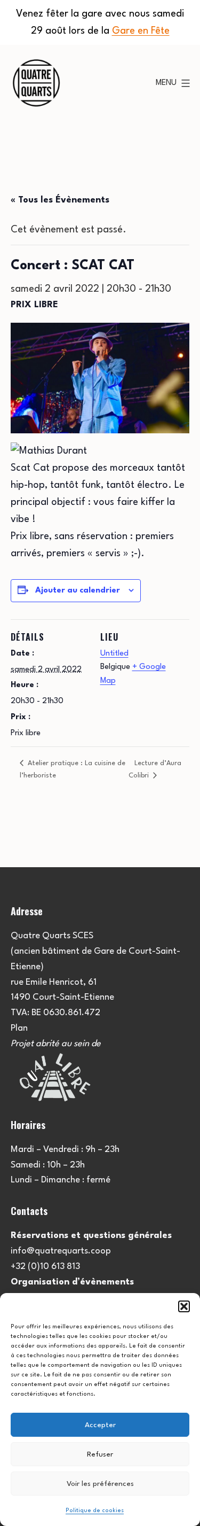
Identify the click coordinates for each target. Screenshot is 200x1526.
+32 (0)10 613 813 (45, 1266)
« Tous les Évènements (60, 200)
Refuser (100, 1454)
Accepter (100, 1425)
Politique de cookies (95, 1511)
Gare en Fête (141, 31)
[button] (184, 1306)
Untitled (114, 654)
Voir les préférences (100, 1484)
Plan (19, 1028)
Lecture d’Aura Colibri (155, 769)
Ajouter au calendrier (77, 591)
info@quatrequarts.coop (61, 1251)
